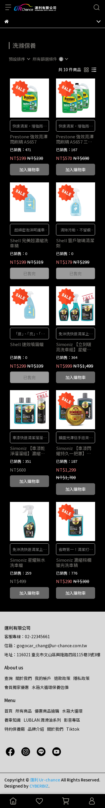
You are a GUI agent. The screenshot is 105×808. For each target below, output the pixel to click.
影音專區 (72, 720)
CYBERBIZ (38, 786)
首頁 (8, 711)
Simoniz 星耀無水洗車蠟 (27, 562)
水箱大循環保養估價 (50, 687)
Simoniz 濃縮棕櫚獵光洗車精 (73, 562)
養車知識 (12, 720)
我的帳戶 (43, 678)
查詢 (8, 678)
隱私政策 (81, 678)
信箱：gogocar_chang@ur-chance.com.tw (45, 645)
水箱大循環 (72, 711)
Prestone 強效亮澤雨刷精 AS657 (29, 139)
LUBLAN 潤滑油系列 (42, 720)
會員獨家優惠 (16, 687)
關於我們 (23, 678)
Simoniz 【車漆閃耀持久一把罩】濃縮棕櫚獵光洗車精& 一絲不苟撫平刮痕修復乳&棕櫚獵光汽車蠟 (75, 451)
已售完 (29, 273)
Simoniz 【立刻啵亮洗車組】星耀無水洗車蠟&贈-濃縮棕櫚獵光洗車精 (74, 347)
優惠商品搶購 (47, 711)
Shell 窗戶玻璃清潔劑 (75, 243)
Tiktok (72, 729)
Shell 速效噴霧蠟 (27, 344)
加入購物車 (29, 169)
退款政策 (62, 678)
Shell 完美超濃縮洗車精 (29, 243)
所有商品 (23, 711)
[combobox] (19, 59)
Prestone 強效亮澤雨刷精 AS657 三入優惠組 (75, 139)
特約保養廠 (14, 729)
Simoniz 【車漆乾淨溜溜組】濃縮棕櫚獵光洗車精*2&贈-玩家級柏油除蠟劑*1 (28, 451)
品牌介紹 (36, 729)
